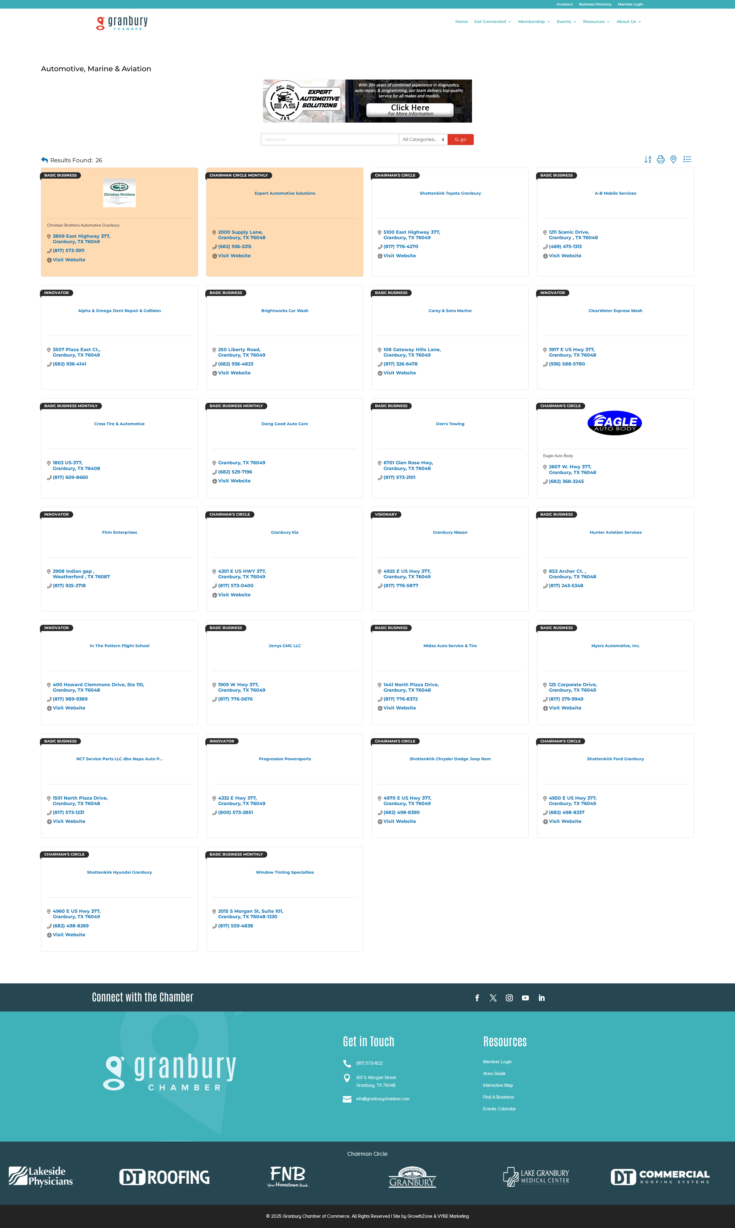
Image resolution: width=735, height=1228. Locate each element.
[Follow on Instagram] (509, 998)
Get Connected (490, 22)
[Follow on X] (493, 998)
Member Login (630, 4)
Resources (594, 22)
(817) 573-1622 (369, 1063)
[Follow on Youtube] (525, 998)
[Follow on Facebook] (477, 998)
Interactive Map (498, 1085)
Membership (531, 22)
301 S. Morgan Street (376, 1077)
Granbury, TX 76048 (376, 1085)
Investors (565, 4)
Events (564, 22)
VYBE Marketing (453, 1216)
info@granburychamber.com (382, 1098)
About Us (626, 22)
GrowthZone (419, 1216)
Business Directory (595, 4)
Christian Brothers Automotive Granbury (83, 225)
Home (461, 22)
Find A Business (498, 1097)
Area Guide (494, 1073)
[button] (44, 160)
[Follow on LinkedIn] (541, 998)
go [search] (463, 139)
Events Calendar (499, 1109)
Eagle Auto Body (558, 455)
